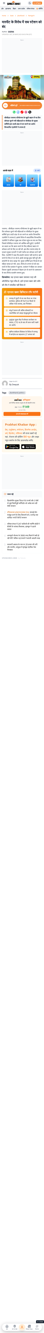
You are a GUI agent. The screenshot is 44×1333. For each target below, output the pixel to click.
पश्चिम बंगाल (30, 8)
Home (4, 16)
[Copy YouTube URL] (22, 112)
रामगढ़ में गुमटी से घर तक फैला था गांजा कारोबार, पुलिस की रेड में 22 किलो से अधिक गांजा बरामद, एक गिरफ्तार (22, 301)
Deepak (11, 32)
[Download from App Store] (28, 446)
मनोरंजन (20, 429)
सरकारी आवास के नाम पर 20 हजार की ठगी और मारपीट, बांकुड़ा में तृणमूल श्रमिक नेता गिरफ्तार (22, 547)
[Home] (14, 3)
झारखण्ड (8, 8)
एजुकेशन (12, 429)
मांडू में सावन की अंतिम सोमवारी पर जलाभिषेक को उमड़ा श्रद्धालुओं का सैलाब (23, 311)
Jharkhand (20, 16)
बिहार (14, 8)
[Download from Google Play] (12, 446)
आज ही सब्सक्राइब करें (22, 414)
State (12, 16)
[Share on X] (29, 112)
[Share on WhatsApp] (14, 112)
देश (6, 429)
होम (2, 8)
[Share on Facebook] (18, 112)
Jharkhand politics (17, 392)
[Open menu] (4, 3)
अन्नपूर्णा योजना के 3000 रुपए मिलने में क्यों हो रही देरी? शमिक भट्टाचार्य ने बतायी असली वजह (23, 536)
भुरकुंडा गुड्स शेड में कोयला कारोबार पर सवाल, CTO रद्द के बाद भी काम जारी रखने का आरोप (23, 322)
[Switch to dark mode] (30, 3)
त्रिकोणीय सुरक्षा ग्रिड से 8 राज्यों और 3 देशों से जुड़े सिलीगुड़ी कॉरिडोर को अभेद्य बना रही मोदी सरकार (22, 503)
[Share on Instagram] (25, 112)
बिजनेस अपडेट (30, 429)
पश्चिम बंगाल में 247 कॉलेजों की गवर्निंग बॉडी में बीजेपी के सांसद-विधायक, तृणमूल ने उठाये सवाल (23, 526)
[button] (22, 87)
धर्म (6, 433)
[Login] (22, 1327)
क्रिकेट (12, 433)
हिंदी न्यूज (27, 436)
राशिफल (19, 433)
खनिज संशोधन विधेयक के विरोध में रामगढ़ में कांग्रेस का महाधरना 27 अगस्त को (23, 333)
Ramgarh (31, 16)
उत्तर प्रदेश (21, 8)
